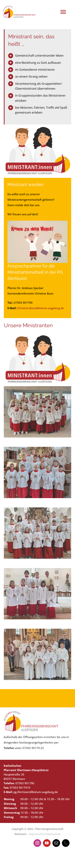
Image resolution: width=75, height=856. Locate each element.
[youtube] (47, 843)
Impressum (36, 834)
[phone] (66, 843)
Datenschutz (53, 834)
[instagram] (37, 843)
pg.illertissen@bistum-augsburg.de (35, 792)
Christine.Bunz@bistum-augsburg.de (40, 308)
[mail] (56, 843)
